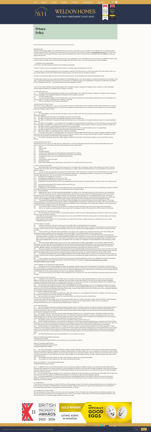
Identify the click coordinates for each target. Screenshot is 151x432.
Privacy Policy (50, 429)
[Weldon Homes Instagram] (116, 2)
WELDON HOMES (75, 12)
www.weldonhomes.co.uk (98, 52)
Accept (144, 429)
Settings (137, 429)
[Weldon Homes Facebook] (113, 2)
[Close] (149, 429)
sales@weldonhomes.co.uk (97, 98)
